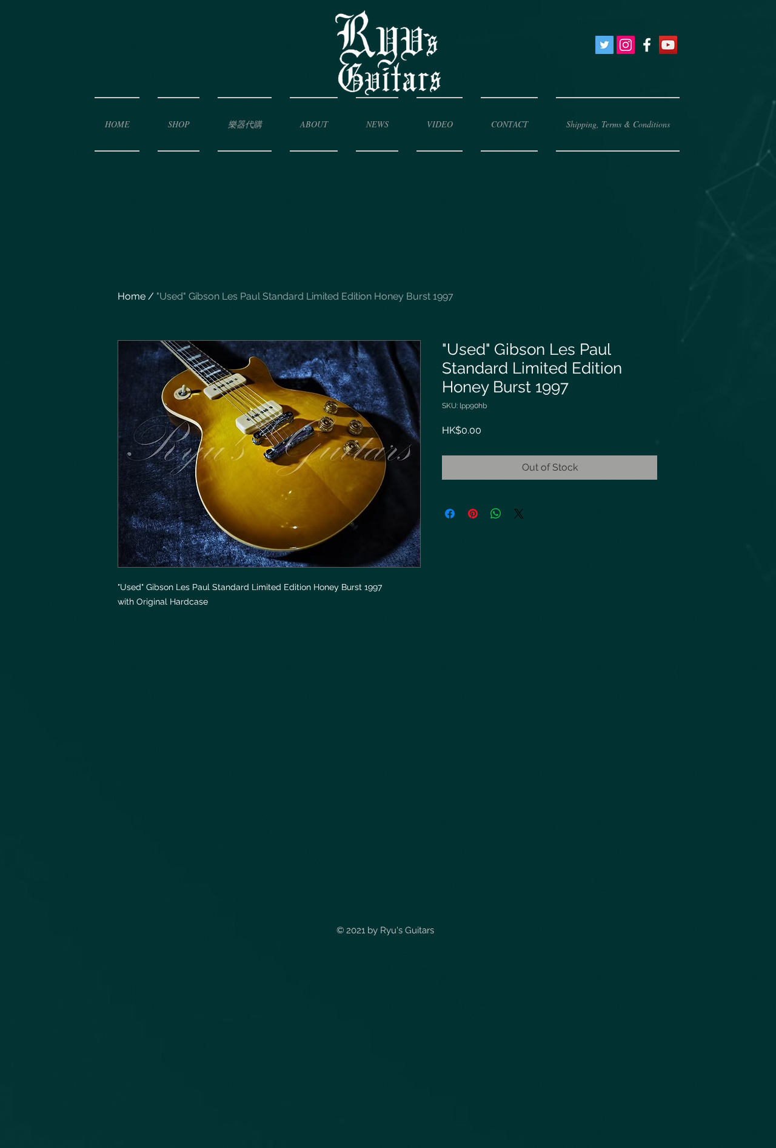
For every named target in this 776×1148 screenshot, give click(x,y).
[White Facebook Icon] (647, 45)
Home (132, 296)
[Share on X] (519, 513)
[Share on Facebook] (450, 513)
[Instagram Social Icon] (626, 45)
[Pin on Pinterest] (473, 513)
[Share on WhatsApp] (496, 513)
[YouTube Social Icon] (668, 45)
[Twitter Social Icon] (604, 45)
